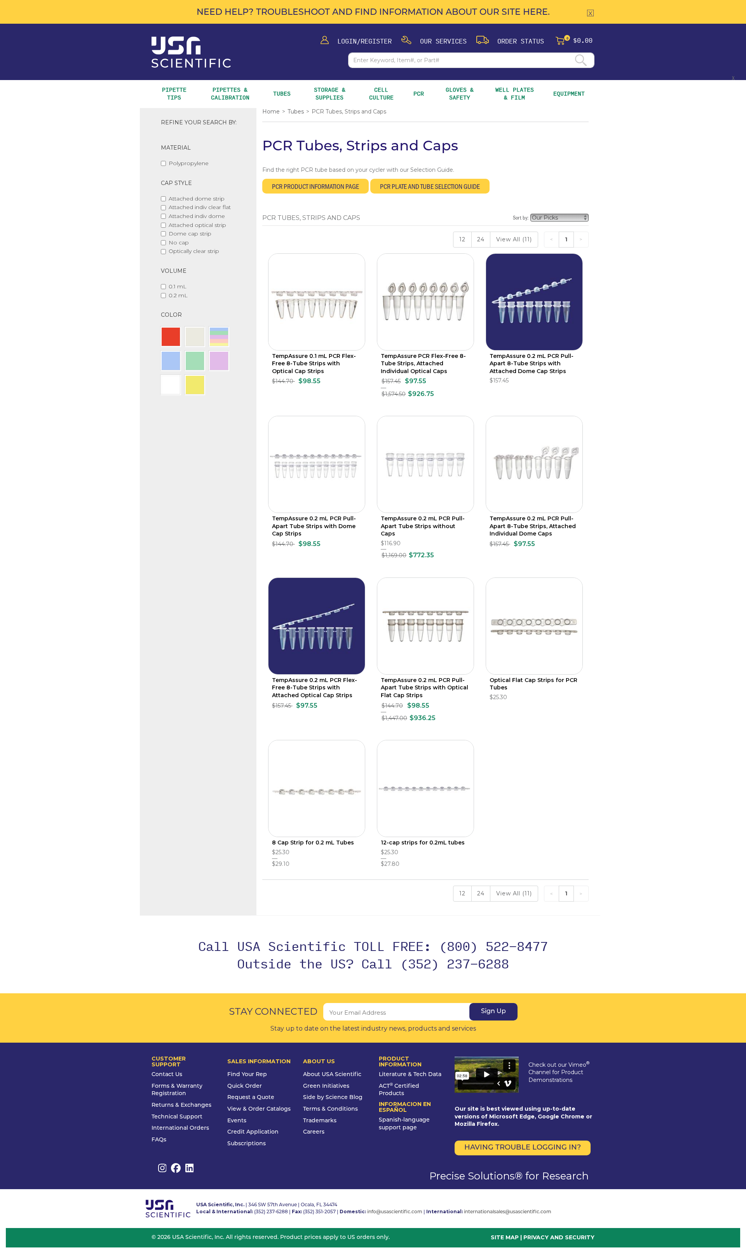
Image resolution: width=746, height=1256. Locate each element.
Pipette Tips (174, 93)
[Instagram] (162, 1168)
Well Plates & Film (514, 93)
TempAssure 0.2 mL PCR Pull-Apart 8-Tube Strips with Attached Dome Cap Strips (531, 363)
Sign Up (493, 1011)
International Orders (180, 1128)
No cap (179, 242)
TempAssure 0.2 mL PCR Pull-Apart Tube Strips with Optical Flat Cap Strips (424, 688)
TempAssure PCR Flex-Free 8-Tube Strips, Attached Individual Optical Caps (423, 363)
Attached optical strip (197, 225)
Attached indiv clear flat (200, 207)
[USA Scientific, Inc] (191, 52)
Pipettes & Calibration (231, 93)
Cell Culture (381, 93)
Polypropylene (189, 163)
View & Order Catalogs (259, 1109)
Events (236, 1121)
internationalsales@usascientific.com (507, 1212)
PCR (418, 94)
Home (271, 111)
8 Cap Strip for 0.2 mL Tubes (313, 842)
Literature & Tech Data (410, 1075)
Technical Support (177, 1117)
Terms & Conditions (330, 1109)
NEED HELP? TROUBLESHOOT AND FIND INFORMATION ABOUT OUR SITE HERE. (373, 12)
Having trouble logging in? (522, 1147)
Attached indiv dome (197, 216)
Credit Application (253, 1132)
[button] (434, 40)
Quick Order (244, 1086)
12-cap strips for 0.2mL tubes (423, 842)
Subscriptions (246, 1144)
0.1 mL (177, 286)
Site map (505, 1237)
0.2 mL (178, 295)
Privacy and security (558, 1237)
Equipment (569, 94)
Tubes (282, 94)
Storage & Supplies (331, 93)
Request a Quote (250, 1098)
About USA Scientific (332, 1075)
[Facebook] (176, 1168)
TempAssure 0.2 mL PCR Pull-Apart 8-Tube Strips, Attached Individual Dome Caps (533, 526)
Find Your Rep (247, 1075)
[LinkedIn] (189, 1168)
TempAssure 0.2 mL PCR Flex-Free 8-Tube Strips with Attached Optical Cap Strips (314, 688)
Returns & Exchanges (181, 1105)
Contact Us (167, 1075)
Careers (313, 1132)
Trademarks (319, 1121)
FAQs (159, 1140)
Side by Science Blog (333, 1098)
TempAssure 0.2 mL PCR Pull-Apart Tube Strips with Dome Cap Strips (314, 526)
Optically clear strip (194, 251)
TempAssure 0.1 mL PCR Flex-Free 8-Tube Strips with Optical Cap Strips (314, 363)
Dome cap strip (190, 233)
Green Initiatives (326, 1086)
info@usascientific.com (394, 1212)
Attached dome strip (197, 198)
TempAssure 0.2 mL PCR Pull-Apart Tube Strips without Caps (423, 526)
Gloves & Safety (461, 93)
